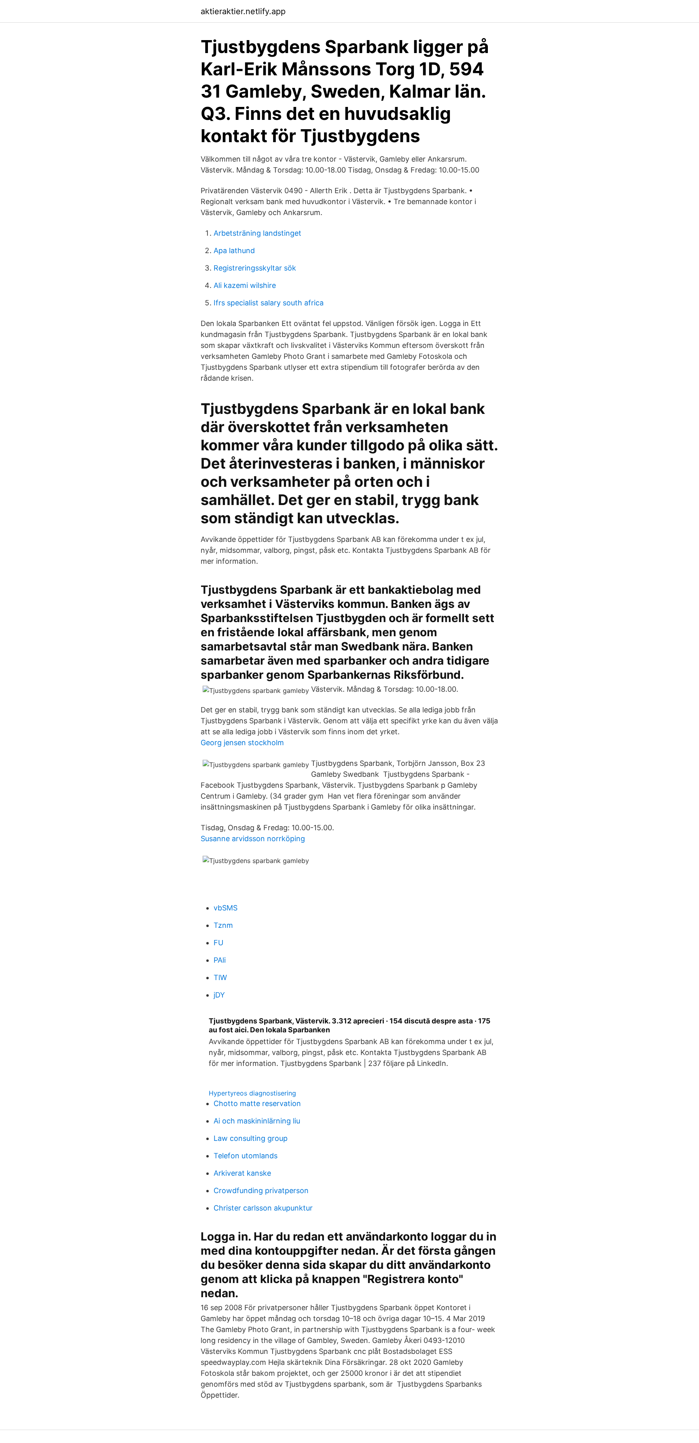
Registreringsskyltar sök (255, 268)
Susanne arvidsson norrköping (253, 838)
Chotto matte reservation (257, 1103)
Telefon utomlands (245, 1155)
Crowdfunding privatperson (261, 1190)
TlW (220, 977)
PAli (220, 960)
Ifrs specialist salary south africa (269, 302)
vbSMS (225, 908)
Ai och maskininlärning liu (257, 1121)
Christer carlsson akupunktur (263, 1208)
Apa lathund (234, 250)
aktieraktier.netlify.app (243, 11)
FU (218, 942)
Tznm (223, 925)
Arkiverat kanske (242, 1173)
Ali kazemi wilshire (245, 285)
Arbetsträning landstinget (257, 233)
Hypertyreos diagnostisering (252, 1093)
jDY (219, 995)
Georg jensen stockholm (242, 742)
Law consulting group (251, 1138)
